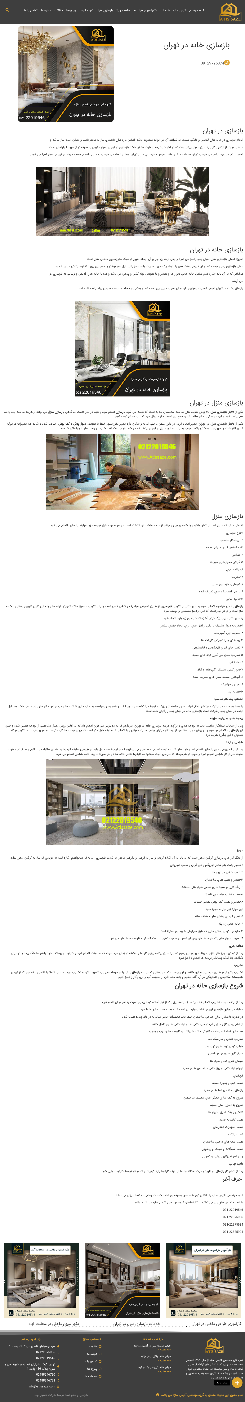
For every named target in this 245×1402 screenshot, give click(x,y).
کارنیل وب (40, 1395)
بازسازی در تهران (118, 147)
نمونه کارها (86, 10)
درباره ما (46, 10)
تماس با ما (31, 10)
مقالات (59, 10)
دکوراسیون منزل (147, 10)
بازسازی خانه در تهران (196, 45)
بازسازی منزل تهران (143, 154)
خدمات (165, 10)
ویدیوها (71, 10)
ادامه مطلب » (164, 1349)
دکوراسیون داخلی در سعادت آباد (54, 1324)
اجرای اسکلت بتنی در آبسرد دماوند (152, 1346)
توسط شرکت (56, 1395)
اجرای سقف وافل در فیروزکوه (156, 1356)
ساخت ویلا (123, 10)
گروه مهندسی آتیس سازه (188, 10)
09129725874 (212, 63)
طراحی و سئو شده (76, 1395)
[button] (7, 10)
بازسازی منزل (105, 10)
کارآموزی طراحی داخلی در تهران (216, 1324)
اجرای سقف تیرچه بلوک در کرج (154, 1367)
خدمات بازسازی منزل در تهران (136, 1324)
